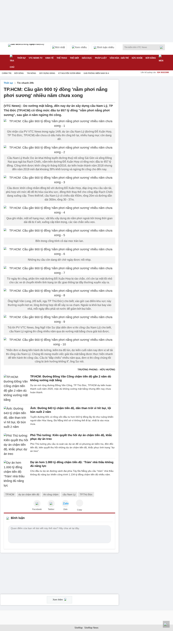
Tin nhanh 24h (25, 82)
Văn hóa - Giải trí (119, 58)
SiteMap (79, 627)
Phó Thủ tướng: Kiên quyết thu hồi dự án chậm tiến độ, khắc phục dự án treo (71, 437)
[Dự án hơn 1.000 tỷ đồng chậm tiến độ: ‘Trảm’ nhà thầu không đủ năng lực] (16, 474)
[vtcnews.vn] (37, 503)
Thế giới (74, 58)
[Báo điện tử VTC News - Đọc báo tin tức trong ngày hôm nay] (26, 48)
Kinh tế (49, 58)
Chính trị (6, 73)
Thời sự (21, 58)
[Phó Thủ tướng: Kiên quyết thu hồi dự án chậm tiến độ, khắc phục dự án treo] (16, 444)
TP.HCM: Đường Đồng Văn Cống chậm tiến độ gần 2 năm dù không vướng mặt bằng (70, 378)
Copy (79, 510)
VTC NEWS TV (35, 58)
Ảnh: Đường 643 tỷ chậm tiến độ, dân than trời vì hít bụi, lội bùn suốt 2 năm (70, 410)
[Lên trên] (166, 624)
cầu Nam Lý (69, 494)
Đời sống (151, 58)
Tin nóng (31, 73)
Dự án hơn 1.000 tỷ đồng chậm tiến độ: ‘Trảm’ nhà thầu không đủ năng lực (71, 464)
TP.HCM (9, 494)
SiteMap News (91, 627)
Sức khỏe (137, 58)
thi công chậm (50, 494)
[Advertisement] (147, 101)
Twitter (51, 509)
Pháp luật (101, 58)
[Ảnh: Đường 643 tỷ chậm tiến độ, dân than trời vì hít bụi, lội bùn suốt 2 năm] (16, 417)
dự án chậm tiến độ (28, 494)
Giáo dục (87, 58)
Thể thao (62, 58)
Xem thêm (58, 599)
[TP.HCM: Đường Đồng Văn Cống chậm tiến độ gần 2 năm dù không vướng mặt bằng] (16, 388)
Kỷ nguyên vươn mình (69, 73)
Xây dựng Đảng (47, 73)
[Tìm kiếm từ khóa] (162, 47)
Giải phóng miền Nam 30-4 (96, 73)
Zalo (65, 509)
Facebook (37, 509)
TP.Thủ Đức (86, 494)
